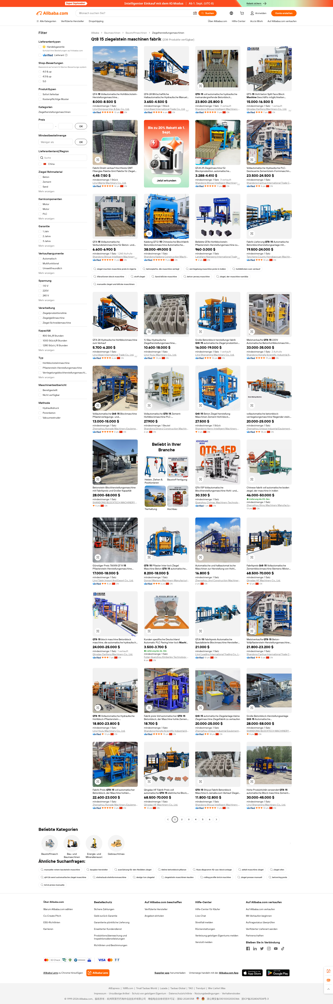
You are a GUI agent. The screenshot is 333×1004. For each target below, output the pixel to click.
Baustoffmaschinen (136, 32)
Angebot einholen (154, 915)
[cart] (242, 13)
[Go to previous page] (168, 819)
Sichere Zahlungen (104, 909)
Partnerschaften (255, 935)
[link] (328, 971)
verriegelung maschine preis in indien (207, 269)
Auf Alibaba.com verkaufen (260, 909)
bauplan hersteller (99, 869)
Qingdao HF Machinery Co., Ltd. (263, 580)
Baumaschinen (112, 32)
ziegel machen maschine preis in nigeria (116, 269)
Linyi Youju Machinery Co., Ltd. (160, 354)
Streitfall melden (204, 922)
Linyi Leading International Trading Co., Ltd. (217, 654)
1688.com (128, 988)
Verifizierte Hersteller (156, 909)
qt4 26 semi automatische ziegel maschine (65, 877)
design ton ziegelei (145, 877)
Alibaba (95, 32)
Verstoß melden (203, 942)
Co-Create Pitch (52, 915)
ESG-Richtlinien (51, 922)
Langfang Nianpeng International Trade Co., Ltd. (217, 256)
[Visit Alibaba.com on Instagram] (269, 948)
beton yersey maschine (198, 276)
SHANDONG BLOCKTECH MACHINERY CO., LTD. (115, 502)
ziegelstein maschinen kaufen (179, 877)
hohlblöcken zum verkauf (248, 269)
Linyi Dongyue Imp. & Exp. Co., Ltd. (111, 109)
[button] (195, 13)
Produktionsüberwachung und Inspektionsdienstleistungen (110, 937)
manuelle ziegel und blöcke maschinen (116, 284)
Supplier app (162, 972)
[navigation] (63, 426)
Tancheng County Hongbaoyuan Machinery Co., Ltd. (269, 256)
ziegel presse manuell (251, 877)
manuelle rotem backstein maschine (62, 869)
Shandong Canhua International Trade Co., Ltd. (269, 182)
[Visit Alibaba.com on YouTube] (276, 948)
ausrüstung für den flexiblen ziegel (134, 869)
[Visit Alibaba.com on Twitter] (262, 948)
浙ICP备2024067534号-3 (255, 998)
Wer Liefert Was (216, 988)
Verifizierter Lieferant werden (262, 929)
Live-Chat (200, 915)
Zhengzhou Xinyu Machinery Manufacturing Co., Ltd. (269, 505)
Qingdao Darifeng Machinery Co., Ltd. (267, 109)
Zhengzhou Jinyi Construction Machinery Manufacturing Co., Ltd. (217, 580)
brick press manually (54, 885)
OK (81, 126)
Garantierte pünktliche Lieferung (111, 922)
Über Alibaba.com (53, 902)
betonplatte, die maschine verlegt (162, 269)
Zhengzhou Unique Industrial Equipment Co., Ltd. (269, 428)
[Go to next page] (216, 819)
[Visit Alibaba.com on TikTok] (283, 948)
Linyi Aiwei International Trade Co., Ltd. (164, 109)
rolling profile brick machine (217, 877)
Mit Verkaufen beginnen (259, 915)
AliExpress (114, 988)
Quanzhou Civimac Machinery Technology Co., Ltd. (217, 502)
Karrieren (48, 929)
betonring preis (279, 877)
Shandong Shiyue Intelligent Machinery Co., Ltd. (217, 109)
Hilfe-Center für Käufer (207, 909)
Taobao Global (177, 988)
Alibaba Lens (50, 972)
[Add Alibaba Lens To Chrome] (97, 972)
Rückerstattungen (205, 929)
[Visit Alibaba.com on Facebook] (248, 948)
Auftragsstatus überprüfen (260, 922)
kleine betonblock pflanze (173, 869)
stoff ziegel (139, 276)
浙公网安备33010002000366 (223, 998)
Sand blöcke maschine (166, 276)
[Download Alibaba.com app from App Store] (252, 972)
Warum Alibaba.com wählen (58, 909)
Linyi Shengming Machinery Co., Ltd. (214, 354)
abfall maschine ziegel (252, 869)
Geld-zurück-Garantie (105, 915)
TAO (190, 988)
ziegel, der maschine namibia (234, 276)
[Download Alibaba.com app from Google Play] (278, 972)
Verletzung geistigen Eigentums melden (216, 935)
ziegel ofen (279, 869)
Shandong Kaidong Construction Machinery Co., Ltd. (166, 256)
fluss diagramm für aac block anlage (214, 869)
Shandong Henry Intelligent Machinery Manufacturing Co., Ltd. (217, 428)
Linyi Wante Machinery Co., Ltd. (109, 182)
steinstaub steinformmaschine (111, 877)
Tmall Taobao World (146, 988)
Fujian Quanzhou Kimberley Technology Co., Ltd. (166, 657)
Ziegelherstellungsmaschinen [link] (168, 32)
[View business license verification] (197, 999)
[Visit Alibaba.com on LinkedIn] (255, 948)
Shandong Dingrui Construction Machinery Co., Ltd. (166, 428)
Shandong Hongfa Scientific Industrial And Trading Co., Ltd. (269, 354)
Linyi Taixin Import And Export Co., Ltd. (113, 580)
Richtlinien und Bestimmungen (110, 945)
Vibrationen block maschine (110, 276)
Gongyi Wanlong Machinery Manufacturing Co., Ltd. (166, 580)
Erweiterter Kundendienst (108, 929)
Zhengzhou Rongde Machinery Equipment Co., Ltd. (115, 428)
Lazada (163, 988)
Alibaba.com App (228, 972)
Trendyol (200, 988)
